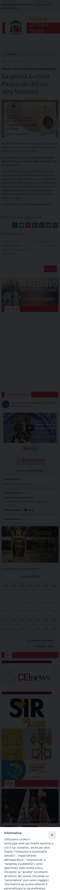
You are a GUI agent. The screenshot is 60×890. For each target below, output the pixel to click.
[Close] (52, 835)
